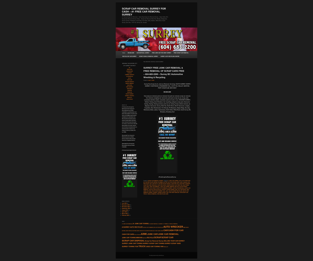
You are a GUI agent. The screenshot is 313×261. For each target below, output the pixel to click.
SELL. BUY (165, 191)
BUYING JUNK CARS (177, 182)
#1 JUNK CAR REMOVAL (127, 223)
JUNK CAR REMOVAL (154, 186)
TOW (167, 192)
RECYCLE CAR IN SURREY (181, 186)
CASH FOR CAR (175, 183)
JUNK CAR (152, 234)
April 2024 (124, 212)
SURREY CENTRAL (129, 95)
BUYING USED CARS (137, 230)
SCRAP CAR (167, 237)
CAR (150, 183)
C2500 (159, 230)
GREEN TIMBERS (130, 83)
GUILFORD (129, 85)
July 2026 (124, 203)
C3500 (162, 230)
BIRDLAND (129, 69)
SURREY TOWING (128, 246)
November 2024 (126, 206)
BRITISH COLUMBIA (158, 182)
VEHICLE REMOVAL (152, 194)
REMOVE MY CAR (147, 188)
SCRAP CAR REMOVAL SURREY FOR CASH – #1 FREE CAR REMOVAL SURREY (144, 11)
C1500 (156, 230)
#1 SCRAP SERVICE (153, 223)
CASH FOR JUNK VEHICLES (150, 185)
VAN (161, 246)
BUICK (187, 227)
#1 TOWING (165, 223)
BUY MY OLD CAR (167, 182)
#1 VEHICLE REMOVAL (173, 223)
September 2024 (126, 208)
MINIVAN (172, 186)
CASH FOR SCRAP (161, 185)
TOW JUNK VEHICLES (174, 192)
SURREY (155, 192)
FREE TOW (179, 185)
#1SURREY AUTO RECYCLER (132, 227)
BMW (184, 227)
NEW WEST (129, 88)
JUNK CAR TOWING (165, 186)
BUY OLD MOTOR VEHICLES (148, 230)
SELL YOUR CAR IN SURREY (156, 191)
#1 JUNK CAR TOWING (173, 180)
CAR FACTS (155, 183)
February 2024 (125, 215)
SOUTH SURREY (130, 94)
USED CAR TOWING (153, 246)
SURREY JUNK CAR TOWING (132, 243)
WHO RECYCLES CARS (162, 194)
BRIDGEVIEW (130, 71)
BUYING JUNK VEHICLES (127, 230)
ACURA (144, 227)
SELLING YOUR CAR (171, 241)
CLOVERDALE (129, 76)
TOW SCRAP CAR (184, 192)
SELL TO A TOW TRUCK (180, 189)
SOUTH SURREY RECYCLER (175, 191)
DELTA (129, 78)
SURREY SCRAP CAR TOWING (153, 243)
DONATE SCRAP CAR (172, 185)
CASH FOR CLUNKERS (184, 183)
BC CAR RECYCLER (148, 182)
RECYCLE (150, 238)
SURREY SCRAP (162, 192)
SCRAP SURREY (171, 189)
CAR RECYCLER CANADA (164, 183)
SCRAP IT (164, 189)
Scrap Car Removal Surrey (155, 189)
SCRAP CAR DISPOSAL (178, 188)
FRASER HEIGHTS (129, 81)
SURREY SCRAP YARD (173, 243)
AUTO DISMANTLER (150, 227)
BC (129, 67)
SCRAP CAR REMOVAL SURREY (155, 180)
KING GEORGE (129, 86)
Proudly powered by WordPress (156, 255)
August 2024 (125, 210)
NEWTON (129, 90)
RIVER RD (129, 92)
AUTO (180, 180)
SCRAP (154, 188)
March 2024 (125, 213)
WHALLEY (129, 97)
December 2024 (126, 205)
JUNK (147, 186)
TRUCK (145, 194)
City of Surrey (137, 234)
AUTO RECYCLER (159, 227)
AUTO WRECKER (186, 180)
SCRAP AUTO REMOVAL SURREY (164, 188)
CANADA (129, 72)
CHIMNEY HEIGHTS (129, 74)
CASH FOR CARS (128, 234)
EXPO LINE (129, 79)
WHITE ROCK (130, 99)
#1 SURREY (160, 223)
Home (123, 53)
